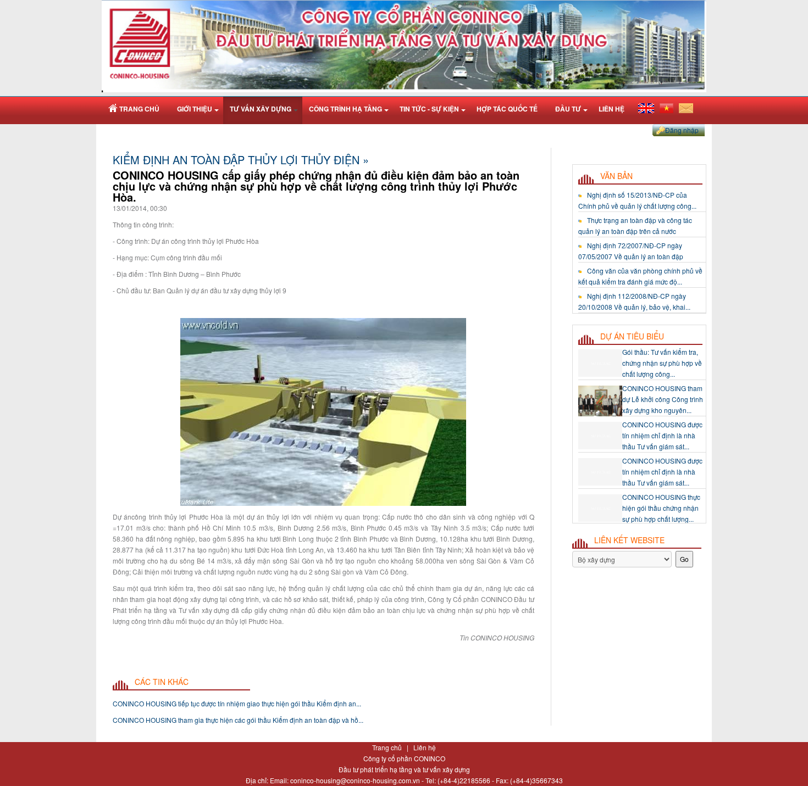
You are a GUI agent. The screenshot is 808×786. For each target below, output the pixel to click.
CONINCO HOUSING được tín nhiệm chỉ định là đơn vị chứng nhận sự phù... (662, 512)
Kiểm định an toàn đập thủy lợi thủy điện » (241, 160)
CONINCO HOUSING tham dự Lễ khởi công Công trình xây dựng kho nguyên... (662, 367)
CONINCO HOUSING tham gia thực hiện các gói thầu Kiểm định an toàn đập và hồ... (238, 719)
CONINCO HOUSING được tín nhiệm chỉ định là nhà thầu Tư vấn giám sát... (662, 404)
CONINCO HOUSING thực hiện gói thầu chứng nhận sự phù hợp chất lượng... (661, 476)
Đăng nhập (682, 130)
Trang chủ (387, 747)
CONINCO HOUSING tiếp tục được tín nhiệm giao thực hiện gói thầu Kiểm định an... (237, 703)
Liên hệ (424, 747)
